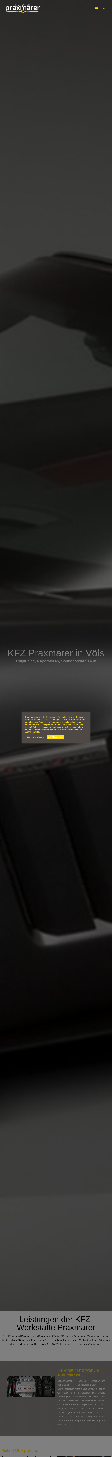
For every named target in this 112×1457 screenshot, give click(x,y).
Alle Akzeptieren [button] (55, 737)
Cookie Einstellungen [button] (35, 737)
